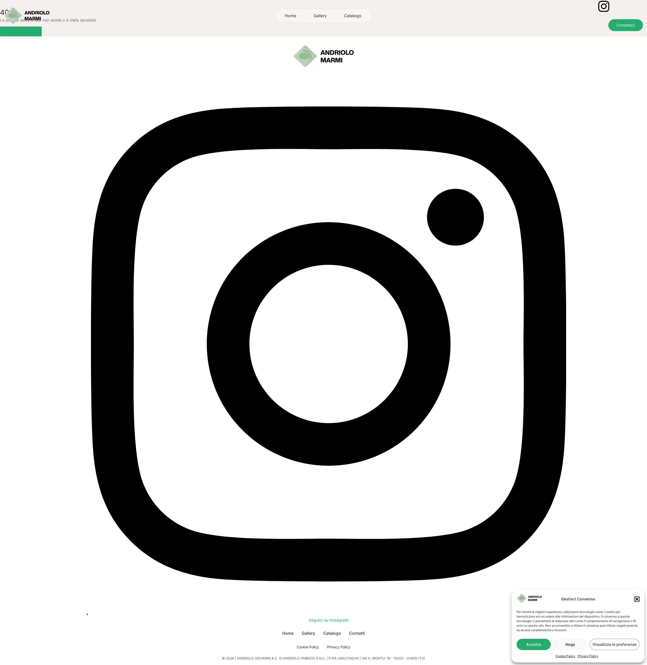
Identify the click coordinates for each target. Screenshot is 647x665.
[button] (636, 599)
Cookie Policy (565, 656)
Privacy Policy (588, 656)
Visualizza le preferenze (614, 644)
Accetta (533, 644)
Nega (570, 644)
